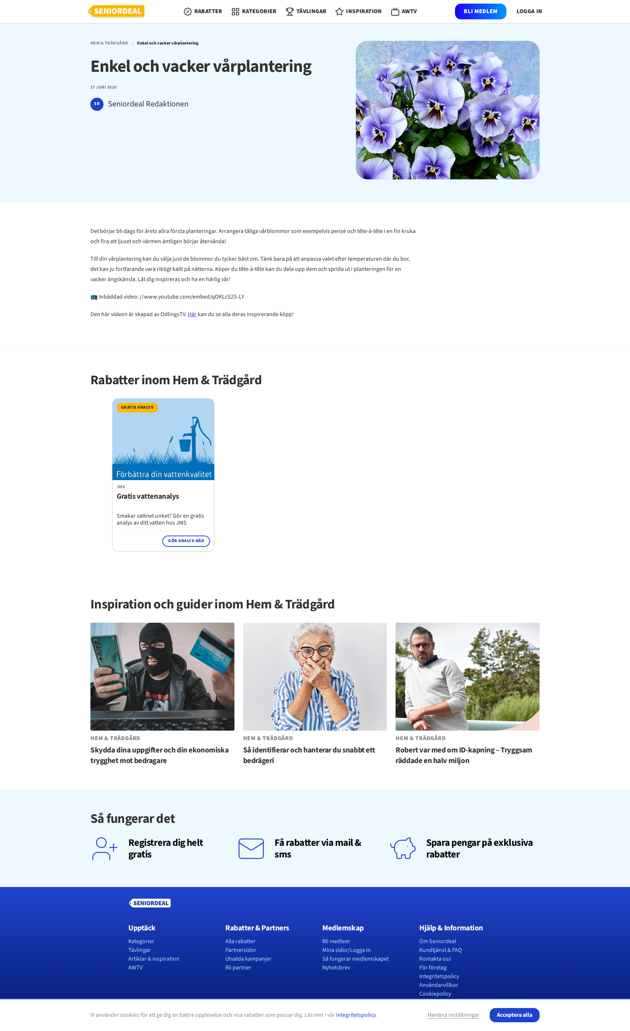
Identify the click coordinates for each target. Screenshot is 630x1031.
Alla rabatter (240, 941)
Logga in (529, 11)
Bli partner (238, 968)
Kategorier (141, 941)
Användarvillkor (438, 985)
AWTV (135, 968)
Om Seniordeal (437, 941)
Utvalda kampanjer (248, 959)
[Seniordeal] (116, 11)
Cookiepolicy (435, 994)
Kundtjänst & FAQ (440, 950)
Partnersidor (240, 950)
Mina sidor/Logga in (346, 950)
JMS (121, 487)
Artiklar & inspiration (153, 959)
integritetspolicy (356, 1015)
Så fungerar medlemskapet (355, 959)
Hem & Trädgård (109, 43)
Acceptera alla (514, 1015)
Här (193, 314)
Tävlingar (139, 950)
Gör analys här (186, 541)
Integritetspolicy (439, 976)
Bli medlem (480, 11)
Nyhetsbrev (336, 968)
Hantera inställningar (453, 1015)
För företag (433, 968)
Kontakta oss (435, 959)
